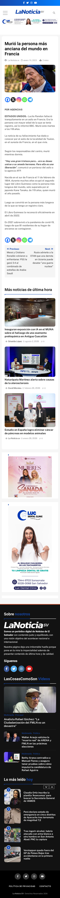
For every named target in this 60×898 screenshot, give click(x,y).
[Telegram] (30, 99)
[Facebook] (7, 99)
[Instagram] (18, 99)
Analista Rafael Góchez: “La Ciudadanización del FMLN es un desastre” (24, 723)
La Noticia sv (13, 60)
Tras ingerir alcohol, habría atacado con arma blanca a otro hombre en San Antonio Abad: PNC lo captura (39, 835)
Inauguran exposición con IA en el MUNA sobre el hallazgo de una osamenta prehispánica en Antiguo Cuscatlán (29, 333)
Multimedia (9, 715)
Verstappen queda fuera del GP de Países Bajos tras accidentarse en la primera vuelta (39, 854)
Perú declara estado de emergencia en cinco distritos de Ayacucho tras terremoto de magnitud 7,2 (39, 816)
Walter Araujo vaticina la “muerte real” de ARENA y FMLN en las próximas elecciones (36, 742)
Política (36, 733)
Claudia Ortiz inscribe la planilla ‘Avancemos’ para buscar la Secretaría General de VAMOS (39, 796)
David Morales (14, 388)
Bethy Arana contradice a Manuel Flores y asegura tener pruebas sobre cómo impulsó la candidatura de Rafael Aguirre (36, 764)
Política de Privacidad (22, 886)
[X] (13, 99)
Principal (19, 715)
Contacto (45, 886)
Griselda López (15, 341)
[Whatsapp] (24, 99)
